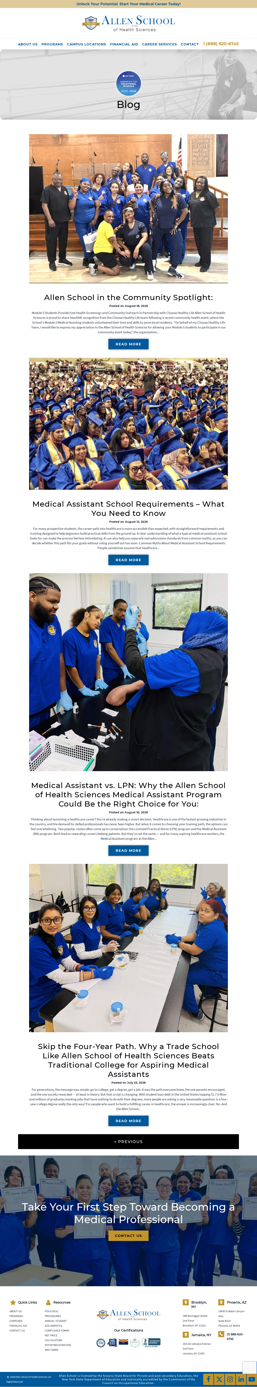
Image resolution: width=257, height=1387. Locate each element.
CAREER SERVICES (159, 44)
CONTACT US (128, 1236)
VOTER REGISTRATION (58, 1345)
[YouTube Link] (252, 1379)
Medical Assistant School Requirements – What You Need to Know (128, 508)
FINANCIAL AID (124, 44)
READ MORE (128, 344)
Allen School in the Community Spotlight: (128, 297)
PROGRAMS (52, 44)
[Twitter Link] (219, 1379)
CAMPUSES (15, 1321)
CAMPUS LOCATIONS (86, 44)
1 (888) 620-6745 (221, 43)
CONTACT (190, 44)
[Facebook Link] (208, 1379)
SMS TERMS (51, 1350)
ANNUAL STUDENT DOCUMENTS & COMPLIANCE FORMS (57, 1325)
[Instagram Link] (230, 1379)
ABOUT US (28, 44)
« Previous (128, 1141)
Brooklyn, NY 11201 (194, 1325)
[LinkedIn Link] (241, 1379)
